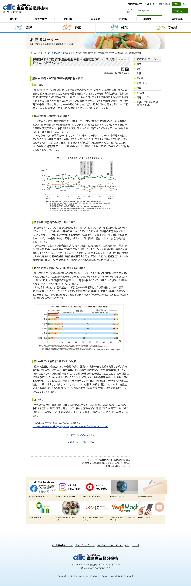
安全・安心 (142, 83)
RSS (127, 545)
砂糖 (124, 27)
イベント (141, 93)
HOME (13, 19)
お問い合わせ (180, 11)
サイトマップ (149, 4)
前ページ (74, 442)
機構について (41, 19)
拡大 (184, 4)
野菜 (77, 27)
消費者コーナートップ (148, 59)
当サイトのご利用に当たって (110, 545)
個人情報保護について (62, 545)
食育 (139, 88)
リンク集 (135, 545)
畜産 (29, 27)
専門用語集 (177, 19)
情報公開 (68, 19)
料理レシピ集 (143, 97)
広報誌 (57, 53)
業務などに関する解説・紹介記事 (147, 103)
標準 (176, 4)
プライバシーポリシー (85, 545)
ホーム (33, 53)
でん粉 (172, 27)
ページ (88, 442)
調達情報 (95, 19)
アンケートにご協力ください (80, 434)
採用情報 (123, 19)
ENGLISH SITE (135, 4)
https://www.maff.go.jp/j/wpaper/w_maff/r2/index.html (70, 426)
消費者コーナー (150, 19)
